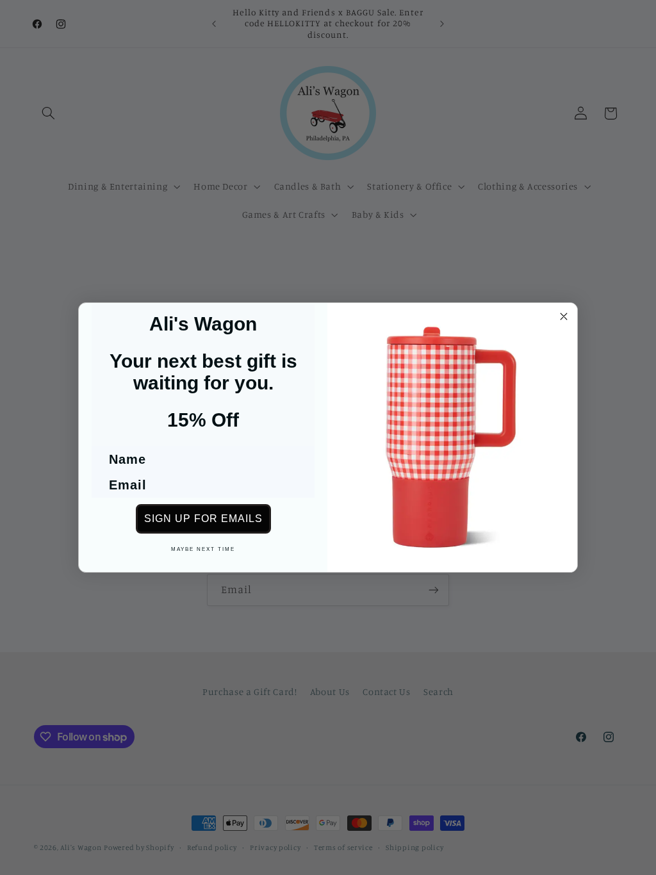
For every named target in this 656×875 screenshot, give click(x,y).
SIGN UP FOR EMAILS (203, 518)
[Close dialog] (563, 316)
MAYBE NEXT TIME (203, 549)
